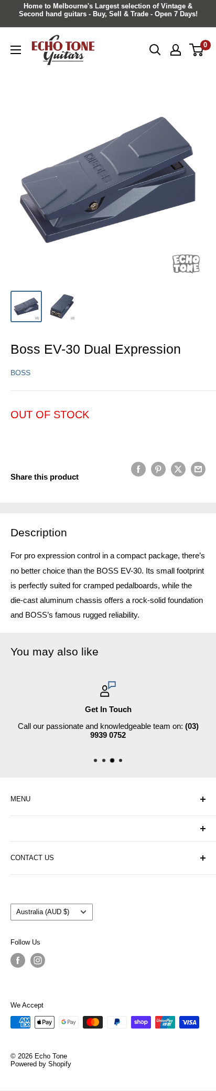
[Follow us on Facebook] (17, 960)
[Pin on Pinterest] (158, 468)
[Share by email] (198, 468)
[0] (196, 50)
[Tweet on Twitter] (178, 468)
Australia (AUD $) (42, 912)
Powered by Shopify (40, 1064)
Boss (20, 372)
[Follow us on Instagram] (37, 960)
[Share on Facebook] (138, 468)
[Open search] (155, 50)
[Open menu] (15, 50)
